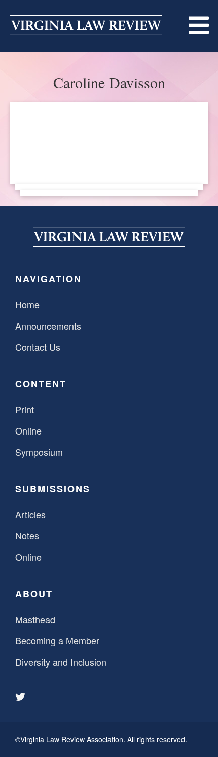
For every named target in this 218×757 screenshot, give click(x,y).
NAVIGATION (48, 278)
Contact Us (37, 346)
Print (24, 409)
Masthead (35, 619)
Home (27, 304)
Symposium (39, 451)
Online (28, 430)
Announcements (48, 325)
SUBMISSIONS (52, 488)
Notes (27, 535)
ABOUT (34, 593)
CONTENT (40, 383)
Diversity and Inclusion (60, 661)
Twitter (21, 697)
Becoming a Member (57, 640)
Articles (30, 514)
